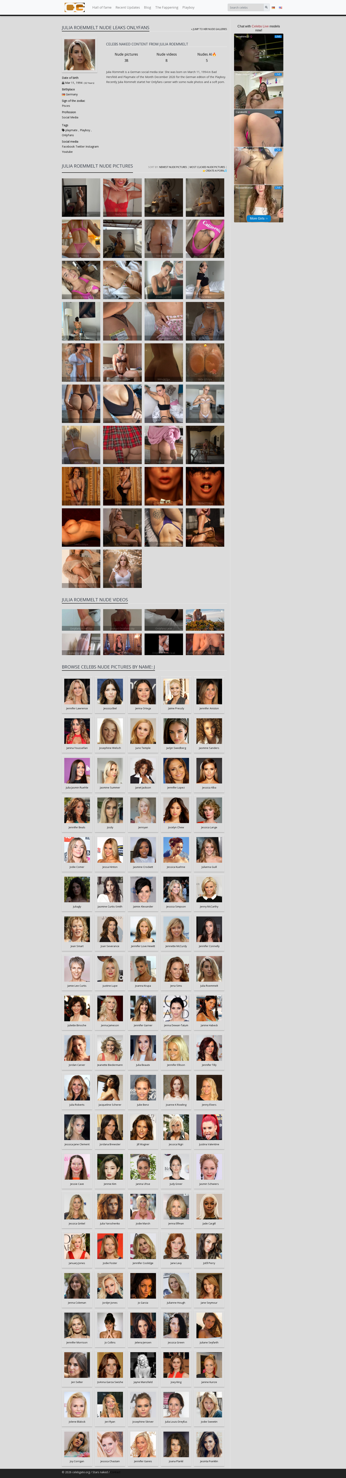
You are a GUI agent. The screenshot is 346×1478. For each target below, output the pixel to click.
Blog (147, 7)
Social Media (70, 117)
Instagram (92, 146)
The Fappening (166, 7)
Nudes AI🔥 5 (206, 57)
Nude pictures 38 (126, 57)
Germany (72, 94)
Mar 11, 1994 (73, 83)
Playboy (188, 7)
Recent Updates (128, 7)
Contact (115, 1472)
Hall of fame (102, 7)
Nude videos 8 (167, 57)
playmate (71, 130)
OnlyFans (68, 135)
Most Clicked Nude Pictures (207, 167)
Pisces (66, 106)
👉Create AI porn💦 (215, 170)
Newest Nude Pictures (173, 167)
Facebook (68, 146)
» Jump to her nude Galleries (209, 29)
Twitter (80, 146)
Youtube (67, 152)
